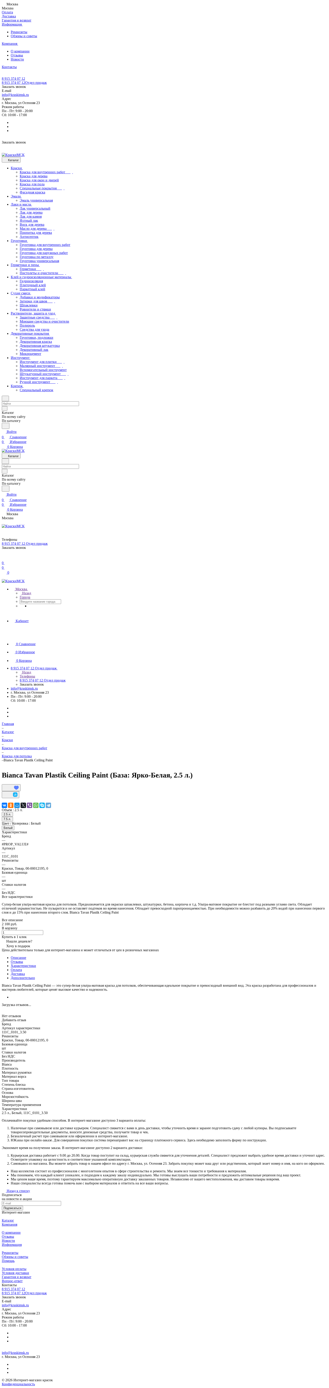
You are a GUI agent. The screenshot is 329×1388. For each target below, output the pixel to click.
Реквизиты (19, 32)
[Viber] (29, 805)
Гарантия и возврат (16, 1277)
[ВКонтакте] (4, 805)
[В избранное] (11, 787)
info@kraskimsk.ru (15, 95)
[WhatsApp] (35, 805)
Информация (12, 1245)
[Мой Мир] (17, 805)
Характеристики (23, 966)
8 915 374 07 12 (13, 78)
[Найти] (5, 426)
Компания (9, 1224)
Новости (17, 59)
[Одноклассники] (10, 805)
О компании (20, 51)
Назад (26, 593)
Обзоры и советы (24, 36)
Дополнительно (23, 978)
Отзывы (17, 55)
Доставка (18, 974)
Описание (18, 958)
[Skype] (42, 805)
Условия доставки (15, 1273)
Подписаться (12, 1208)
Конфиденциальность (18, 1384)
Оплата (16, 970)
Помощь (8, 1261)
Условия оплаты (14, 1269)
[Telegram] (48, 805)
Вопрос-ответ (12, 1281)
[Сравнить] (10, 794)
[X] (23, 805)
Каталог (8, 1220)
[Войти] (4, 557)
